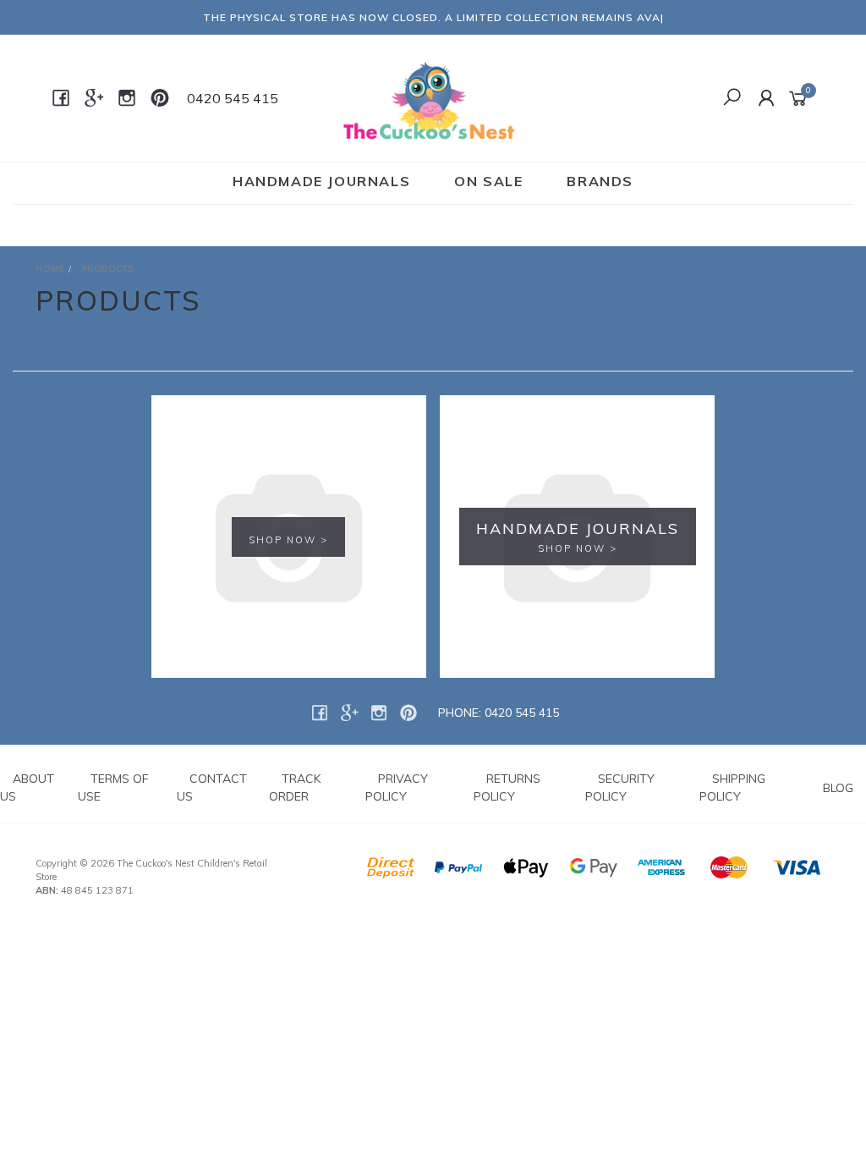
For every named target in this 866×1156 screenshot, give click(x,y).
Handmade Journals (321, 181)
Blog (838, 787)
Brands (600, 181)
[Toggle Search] (732, 98)
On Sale (488, 181)
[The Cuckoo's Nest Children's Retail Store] (431, 97)
